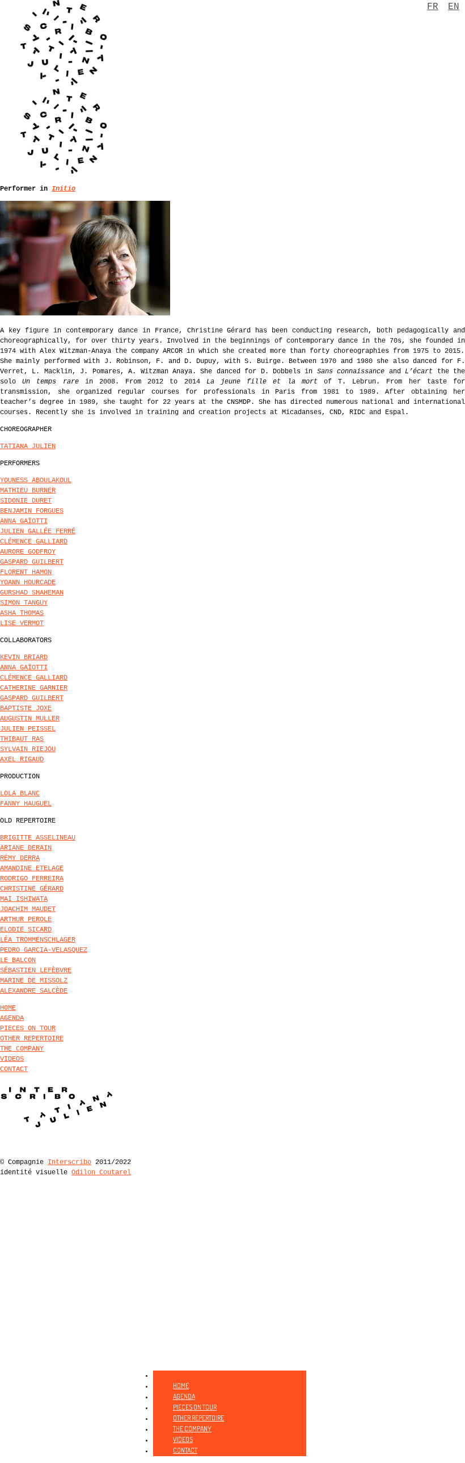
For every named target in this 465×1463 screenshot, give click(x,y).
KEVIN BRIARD (24, 657)
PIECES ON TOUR (28, 1028)
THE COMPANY (22, 1049)
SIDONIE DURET (26, 501)
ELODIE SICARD (26, 930)
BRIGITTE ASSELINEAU (37, 838)
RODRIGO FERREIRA (32, 879)
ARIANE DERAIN (26, 848)
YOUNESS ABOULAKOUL (35, 480)
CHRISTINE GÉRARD (32, 889)
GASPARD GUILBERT (32, 562)
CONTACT (14, 1069)
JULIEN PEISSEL (28, 729)
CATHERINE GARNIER (33, 688)
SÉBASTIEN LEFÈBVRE (35, 971)
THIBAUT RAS (22, 739)
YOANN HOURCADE (28, 583)
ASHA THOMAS (22, 613)
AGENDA (12, 1018)
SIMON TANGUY (24, 603)
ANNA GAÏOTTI (24, 521)
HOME (8, 1008)
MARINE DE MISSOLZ (33, 981)
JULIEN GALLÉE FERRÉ (37, 532)
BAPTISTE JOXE (26, 708)
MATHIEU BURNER (28, 491)
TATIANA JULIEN (28, 446)
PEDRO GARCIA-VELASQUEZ (43, 950)
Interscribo (69, 1162)
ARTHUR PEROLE (26, 920)
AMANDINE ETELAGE (32, 868)
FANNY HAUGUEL (26, 804)
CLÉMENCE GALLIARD (33, 542)
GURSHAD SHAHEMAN (32, 593)
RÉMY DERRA (20, 858)
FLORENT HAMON (26, 572)
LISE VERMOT (22, 623)
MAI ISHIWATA (24, 899)
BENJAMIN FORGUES (32, 511)
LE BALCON (18, 960)
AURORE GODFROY (28, 552)
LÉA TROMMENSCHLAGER (37, 940)
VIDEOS (12, 1059)
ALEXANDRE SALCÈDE (33, 991)
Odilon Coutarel (101, 1173)
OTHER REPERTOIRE (32, 1039)
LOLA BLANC (20, 794)
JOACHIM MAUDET (28, 909)
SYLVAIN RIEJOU (28, 749)
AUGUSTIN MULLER (30, 719)
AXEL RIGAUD (22, 760)
